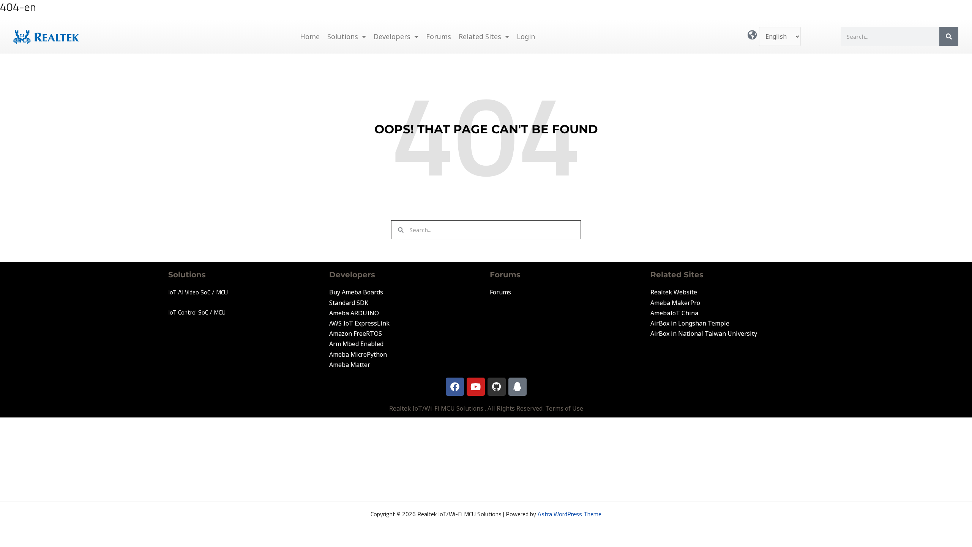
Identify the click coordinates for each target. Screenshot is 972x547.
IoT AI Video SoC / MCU (198, 292)
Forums (438, 36)
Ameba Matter (349, 364)
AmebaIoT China (674, 313)
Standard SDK (348, 303)
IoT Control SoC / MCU (197, 312)
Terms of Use (564, 408)
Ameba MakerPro (675, 303)
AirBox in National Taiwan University (703, 333)
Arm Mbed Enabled (356, 344)
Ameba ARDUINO (354, 313)
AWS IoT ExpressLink (359, 323)
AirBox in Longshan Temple (689, 323)
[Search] (948, 36)
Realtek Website (673, 292)
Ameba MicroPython (358, 354)
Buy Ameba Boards (356, 292)
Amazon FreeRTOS (355, 333)
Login (526, 36)
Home (310, 36)
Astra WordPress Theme (569, 514)
